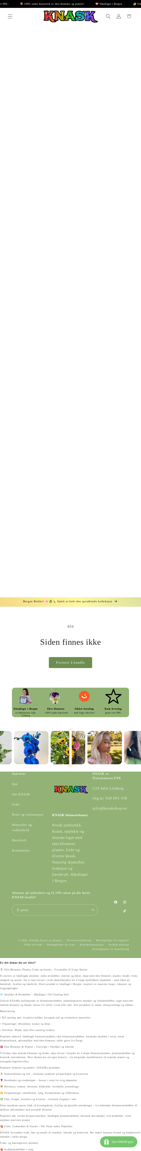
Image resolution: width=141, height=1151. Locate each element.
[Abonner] (92, 909)
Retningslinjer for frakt (61, 944)
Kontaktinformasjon (92, 944)
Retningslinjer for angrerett (112, 940)
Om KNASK (21, 794)
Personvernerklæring (79, 940)
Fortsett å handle (70, 662)
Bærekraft (19, 840)
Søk (14, 784)
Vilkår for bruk (33, 944)
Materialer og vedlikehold (22, 827)
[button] (10, 16)
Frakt (16, 804)
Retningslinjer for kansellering (110, 949)
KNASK (34, 940)
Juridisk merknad (119, 944)
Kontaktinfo (21, 850)
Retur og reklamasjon (28, 814)
